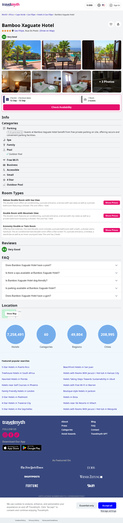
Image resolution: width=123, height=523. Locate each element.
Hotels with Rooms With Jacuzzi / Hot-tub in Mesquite (90, 409)
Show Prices (111, 202)
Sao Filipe (19, 30)
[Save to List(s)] (111, 24)
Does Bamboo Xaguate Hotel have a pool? (28, 265)
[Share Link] (118, 24)
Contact (95, 429)
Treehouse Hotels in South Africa (18, 373)
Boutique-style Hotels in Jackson (79, 391)
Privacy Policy (34, 520)
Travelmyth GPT (99, 433)
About (65, 421)
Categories (67, 429)
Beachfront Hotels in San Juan (78, 367)
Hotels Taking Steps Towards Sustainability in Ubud (89, 379)
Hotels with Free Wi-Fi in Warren (79, 385)
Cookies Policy (20, 520)
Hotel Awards (69, 433)
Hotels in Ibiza (70, 397)
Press (64, 425)
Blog (93, 421)
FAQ (93, 425)
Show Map (11, 314)
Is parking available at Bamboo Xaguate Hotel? (31, 288)
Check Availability (61, 107)
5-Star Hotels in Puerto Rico (15, 367)
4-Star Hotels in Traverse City (16, 403)
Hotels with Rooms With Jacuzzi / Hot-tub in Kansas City (91, 373)
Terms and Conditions (50, 520)
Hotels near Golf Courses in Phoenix (20, 385)
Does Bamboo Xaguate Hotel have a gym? (28, 296)
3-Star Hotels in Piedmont (14, 397)
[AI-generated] (21, 132)
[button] (100, 99)
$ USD (89, 5)
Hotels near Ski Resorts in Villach (79, 403)
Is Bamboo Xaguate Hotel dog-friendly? (26, 280)
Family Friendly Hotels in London (18, 391)
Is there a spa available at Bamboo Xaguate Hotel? (33, 273)
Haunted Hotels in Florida (14, 379)
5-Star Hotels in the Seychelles (17, 409)
